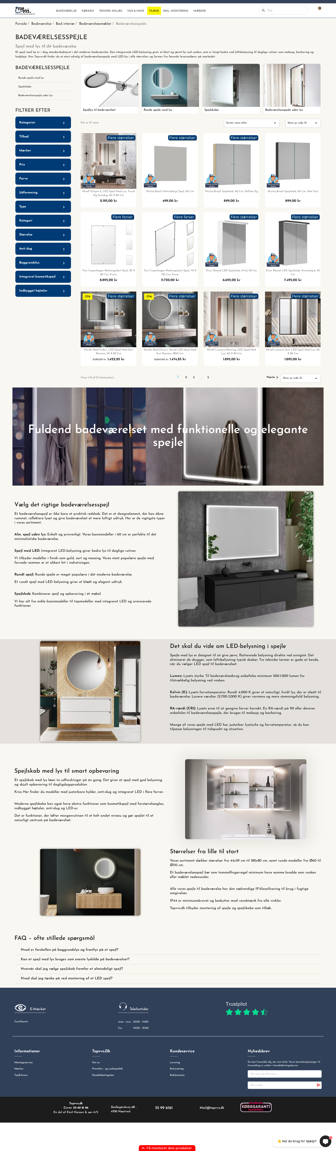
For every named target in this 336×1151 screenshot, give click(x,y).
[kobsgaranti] (256, 1106)
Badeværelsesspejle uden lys (35, 95)
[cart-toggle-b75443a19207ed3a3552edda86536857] (318, 10)
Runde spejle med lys (31, 77)
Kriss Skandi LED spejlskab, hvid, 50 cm (231, 270)
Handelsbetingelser (103, 1075)
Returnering (177, 1069)
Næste (273, 377)
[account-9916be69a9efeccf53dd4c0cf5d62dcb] (311, 10)
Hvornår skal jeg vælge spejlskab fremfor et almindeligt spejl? (72, 969)
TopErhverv (21, 1075)
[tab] (168, 950)
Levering (175, 1062)
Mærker (19, 1069)
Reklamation (177, 1075)
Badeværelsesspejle (42, 68)
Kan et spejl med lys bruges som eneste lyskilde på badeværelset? (75, 959)
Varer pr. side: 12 (302, 123)
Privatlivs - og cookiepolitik (107, 1069)
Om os (96, 1062)
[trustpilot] (246, 1009)
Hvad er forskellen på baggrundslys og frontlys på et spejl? (69, 950)
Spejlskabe (24, 86)
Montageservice (23, 1062)
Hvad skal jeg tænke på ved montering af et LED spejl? (66, 978)
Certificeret (21, 1021)
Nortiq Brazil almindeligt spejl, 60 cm (170, 191)
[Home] (51, 11)
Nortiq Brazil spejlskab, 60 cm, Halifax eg (231, 191)
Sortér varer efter (251, 123)
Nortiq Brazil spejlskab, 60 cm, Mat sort (293, 191)
